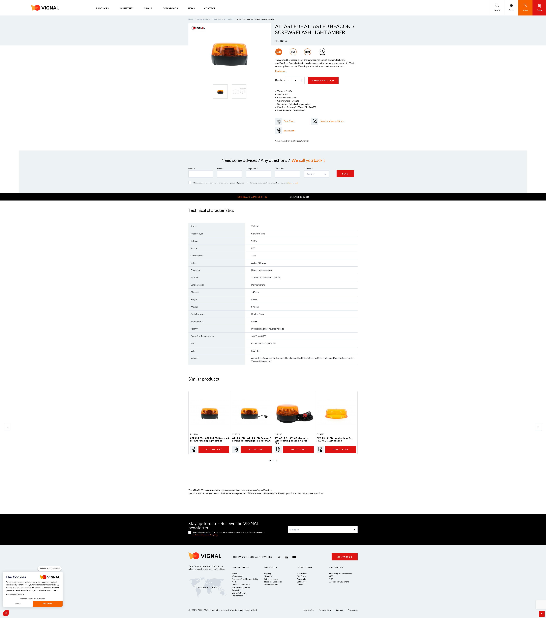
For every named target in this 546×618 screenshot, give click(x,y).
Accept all (47, 604)
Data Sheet (289, 121)
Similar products (300, 197)
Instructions (302, 573)
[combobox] (316, 173)
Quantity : (280, 80)
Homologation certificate (332, 121)
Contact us (344, 557)
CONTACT (209, 8)
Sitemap (339, 610)
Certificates (301, 576)
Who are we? (237, 576)
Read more (280, 71)
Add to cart (214, 449)
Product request (323, 80)
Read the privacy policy (15, 595)
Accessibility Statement (339, 582)
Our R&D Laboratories (241, 584)
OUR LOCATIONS (206, 587)
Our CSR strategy (239, 593)
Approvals (301, 579)
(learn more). (293, 183)
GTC (331, 576)
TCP (331, 579)
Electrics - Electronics (273, 582)
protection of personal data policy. (205, 535)
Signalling (268, 576)
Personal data (324, 610)
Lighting (267, 573)
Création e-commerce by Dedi (243, 610)
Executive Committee (241, 587)
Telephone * (252, 168)
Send (345, 174)
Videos (300, 584)
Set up (18, 604)
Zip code (279, 168)
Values (234, 573)
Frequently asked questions (340, 573)
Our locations (237, 596)
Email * (220, 168)
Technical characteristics (252, 197)
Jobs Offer (236, 590)
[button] (6, 613)
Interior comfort (271, 584)
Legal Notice (308, 610)
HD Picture (289, 130)
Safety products (271, 579)
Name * (191, 168)
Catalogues (301, 582)
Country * (308, 168)
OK (354, 529)
